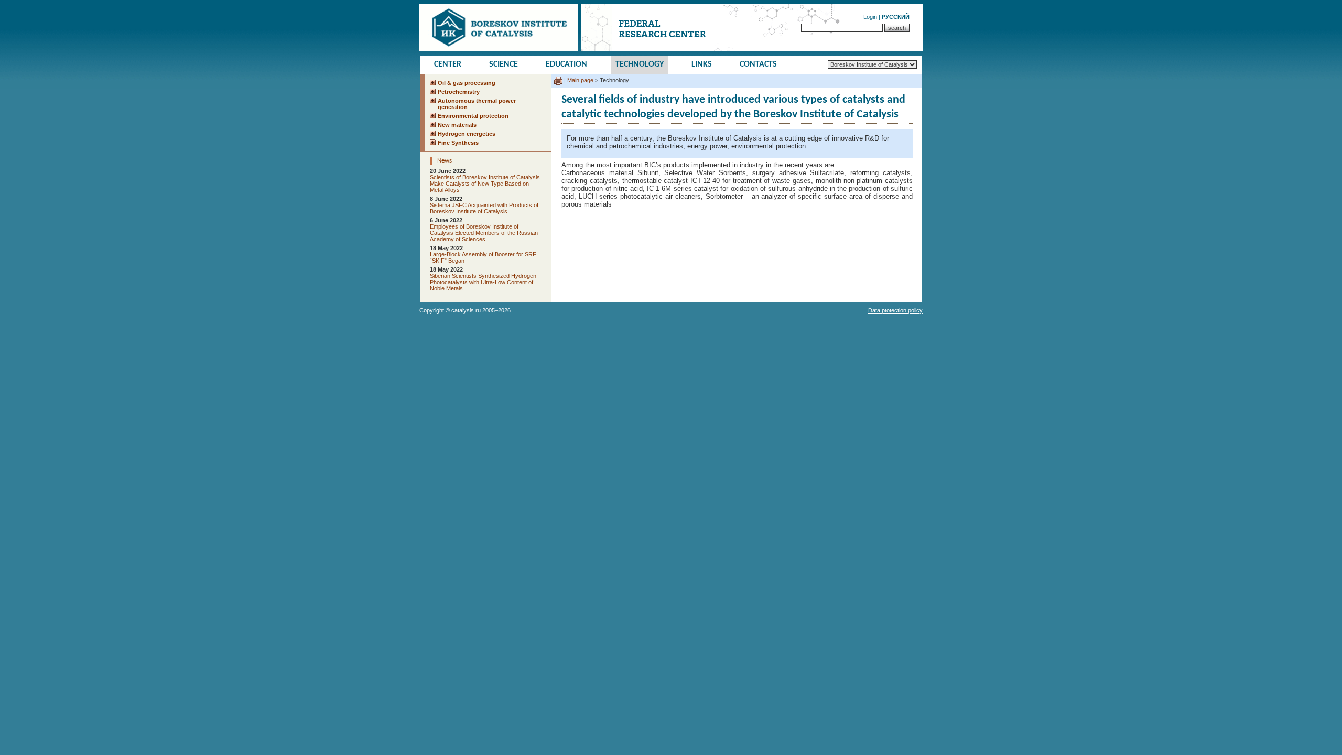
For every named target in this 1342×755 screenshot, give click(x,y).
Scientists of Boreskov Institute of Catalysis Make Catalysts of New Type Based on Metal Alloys (485, 183)
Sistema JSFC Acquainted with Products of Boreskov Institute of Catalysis (484, 208)
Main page (580, 80)
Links (701, 64)
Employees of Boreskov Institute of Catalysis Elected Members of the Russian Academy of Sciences (484, 232)
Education (566, 64)
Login (870, 17)
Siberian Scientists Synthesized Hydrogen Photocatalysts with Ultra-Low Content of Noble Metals (483, 282)
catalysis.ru (466, 310)
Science (503, 64)
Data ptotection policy (895, 310)
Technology (639, 64)
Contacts (758, 64)
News (444, 160)
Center (447, 64)
